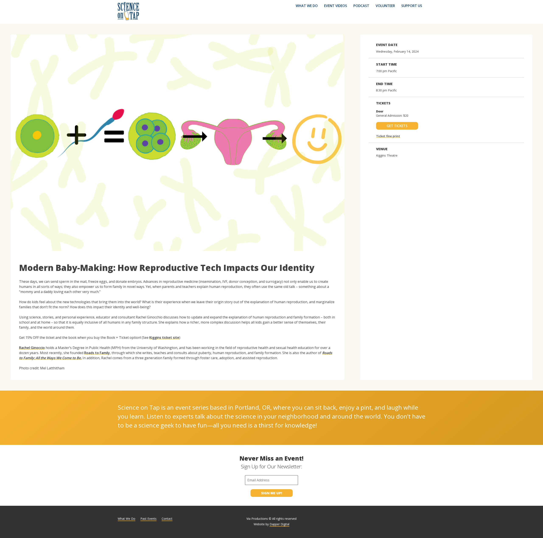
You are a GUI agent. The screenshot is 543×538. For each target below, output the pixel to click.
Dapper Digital (279, 524)
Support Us (411, 5)
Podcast (361, 5)
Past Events (148, 519)
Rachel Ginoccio (32, 347)
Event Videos (335, 5)
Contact (167, 519)
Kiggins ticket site (164, 337)
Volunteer (385, 5)
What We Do (307, 5)
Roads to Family (97, 352)
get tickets (397, 125)
